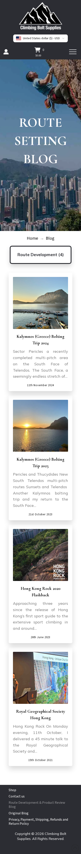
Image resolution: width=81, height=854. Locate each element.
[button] (39, 50)
